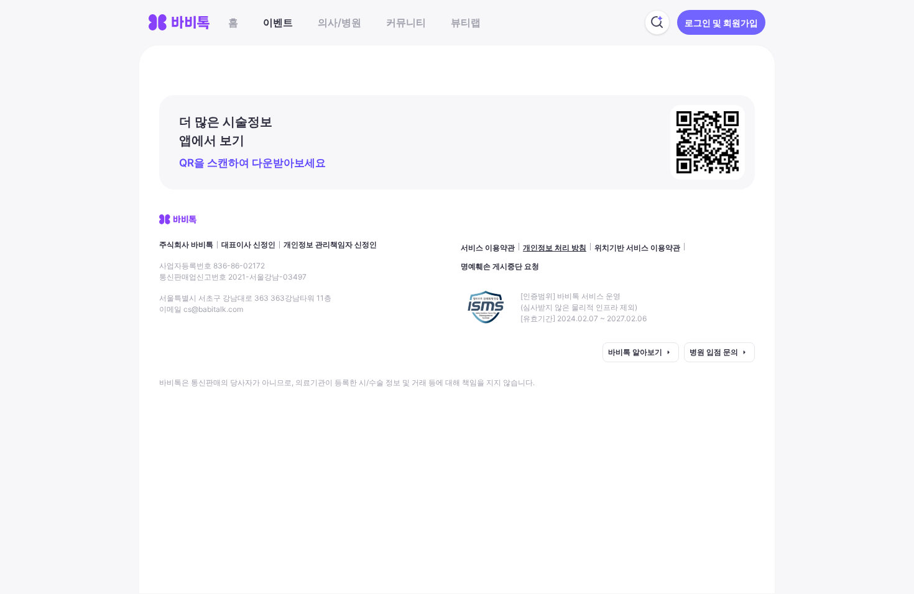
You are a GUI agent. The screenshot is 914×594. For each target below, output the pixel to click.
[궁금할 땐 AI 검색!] (657, 22)
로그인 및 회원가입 (721, 22)
